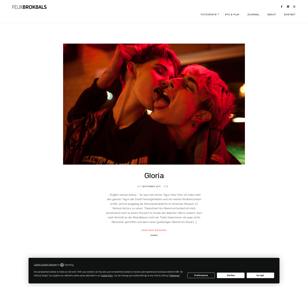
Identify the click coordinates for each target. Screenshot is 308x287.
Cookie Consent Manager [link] (45, 265)
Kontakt (290, 14)
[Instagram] (294, 7)
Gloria (154, 175)
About (271, 14)
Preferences (201, 275)
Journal (253, 14)
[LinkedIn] (288, 7)
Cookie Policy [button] (107, 275)
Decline (231, 275)
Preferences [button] (174, 275)
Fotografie (209, 14)
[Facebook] (281, 7)
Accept (260, 275)
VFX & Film (232, 14)
